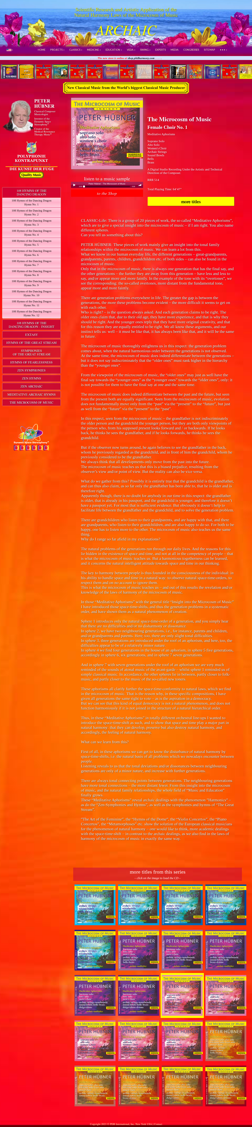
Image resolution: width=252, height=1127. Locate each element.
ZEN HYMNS (31, 378)
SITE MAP (209, 49)
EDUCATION (113, 49)
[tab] (31, 192)
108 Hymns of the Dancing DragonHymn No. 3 (31, 222)
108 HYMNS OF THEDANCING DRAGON (32, 192)
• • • (223, 49)
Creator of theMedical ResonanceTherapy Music (44, 131)
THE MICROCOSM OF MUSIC (31, 402)
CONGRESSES (191, 49)
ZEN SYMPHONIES (31, 370)
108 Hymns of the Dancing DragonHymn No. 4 (31, 232)
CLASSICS (75, 49)
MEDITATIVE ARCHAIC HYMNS (31, 394)
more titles (191, 201)
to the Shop (107, 193)
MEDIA (174, 49)
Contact (158, 1124)
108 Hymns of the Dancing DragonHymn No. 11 (31, 303)
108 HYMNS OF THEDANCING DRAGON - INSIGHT (31, 325)
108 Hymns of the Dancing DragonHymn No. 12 (31, 313)
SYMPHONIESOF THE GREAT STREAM (31, 352)
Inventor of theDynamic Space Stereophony (42, 121)
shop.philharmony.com (141, 58)
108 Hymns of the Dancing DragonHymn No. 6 (31, 252)
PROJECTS (56, 49)
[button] (9, 49)
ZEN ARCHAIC (31, 386)
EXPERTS (160, 49)
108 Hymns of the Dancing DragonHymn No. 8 (31, 273)
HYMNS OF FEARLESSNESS (31, 362)
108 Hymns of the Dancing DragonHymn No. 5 (31, 242)
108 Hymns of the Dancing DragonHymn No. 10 (31, 293)
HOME (41, 49)
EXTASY (31, 334)
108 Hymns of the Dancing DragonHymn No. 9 (31, 283)
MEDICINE (93, 49)
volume (140, 185)
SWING (144, 49)
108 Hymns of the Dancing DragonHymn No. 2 (31, 212)
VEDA (130, 49)
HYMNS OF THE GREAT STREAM (31, 342)
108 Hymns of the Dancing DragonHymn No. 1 (31, 202)
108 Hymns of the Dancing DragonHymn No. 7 (31, 263)
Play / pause (74, 185)
